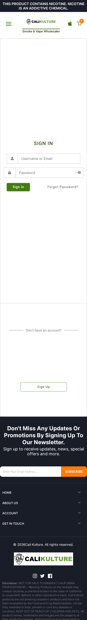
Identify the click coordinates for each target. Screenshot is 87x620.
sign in (18, 187)
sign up (43, 387)
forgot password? (63, 187)
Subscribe (74, 471)
